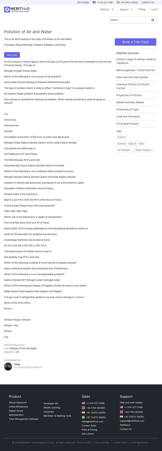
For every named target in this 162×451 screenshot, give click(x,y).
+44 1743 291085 (95, 407)
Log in (154, 9)
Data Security (102, 442)
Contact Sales (89, 425)
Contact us (148, 2)
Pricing (141, 9)
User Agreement (139, 442)
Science (122, 137)
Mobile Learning (52, 407)
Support (126, 9)
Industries (49, 411)
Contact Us (125, 429)
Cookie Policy (120, 442)
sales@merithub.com (92, 421)
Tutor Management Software (23, 419)
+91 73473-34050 (129, 2)
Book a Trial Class (135, 42)
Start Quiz (12, 55)
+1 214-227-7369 (105, 2)
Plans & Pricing (89, 429)
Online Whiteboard (18, 406)
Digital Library (16, 410)
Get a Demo (83, 2)
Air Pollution (124, 150)
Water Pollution (143, 150)
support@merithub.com (132, 420)
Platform (106, 9)
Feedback (125, 425)
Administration (16, 414)
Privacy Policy (84, 442)
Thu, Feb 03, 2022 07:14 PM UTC (28, 367)
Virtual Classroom (18, 402)
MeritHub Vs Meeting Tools (57, 415)
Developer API (51, 403)
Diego (17, 364)
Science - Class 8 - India (131, 143)
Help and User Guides (131, 402)
